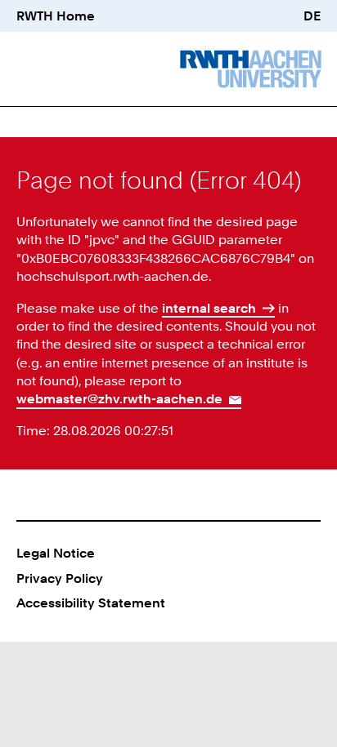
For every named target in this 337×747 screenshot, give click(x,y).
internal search (209, 308)
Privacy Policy (59, 578)
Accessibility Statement (90, 602)
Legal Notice (55, 553)
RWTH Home (55, 15)
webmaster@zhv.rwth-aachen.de (119, 398)
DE (312, 15)
